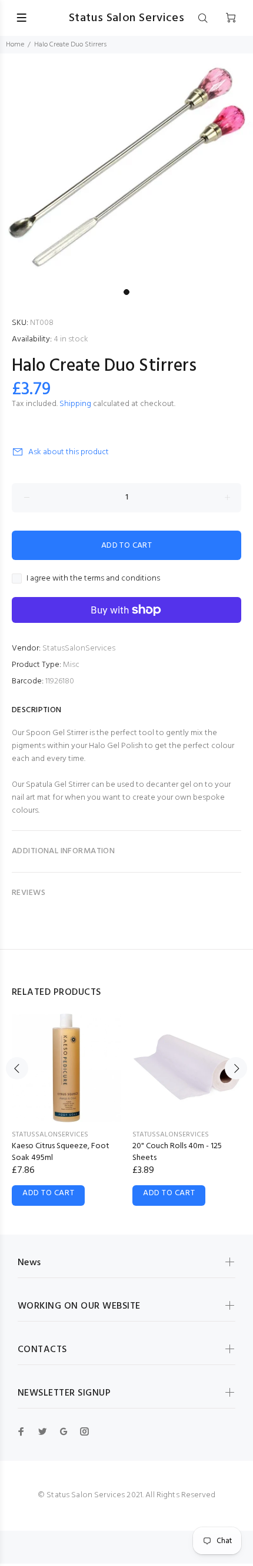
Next (236, 1068)
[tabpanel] (126, 168)
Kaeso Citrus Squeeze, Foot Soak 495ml (60, 1152)
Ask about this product (68, 452)
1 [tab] (126, 292)
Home (15, 45)
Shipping (75, 404)
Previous (17, 1068)
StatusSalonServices (78, 648)
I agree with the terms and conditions (93, 578)
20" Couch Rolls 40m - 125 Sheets (177, 1152)
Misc (71, 665)
